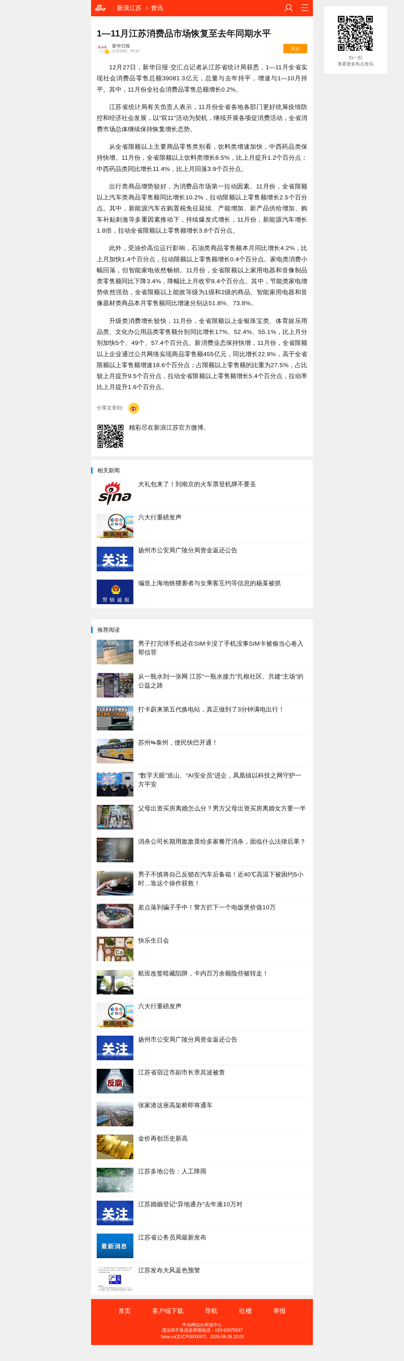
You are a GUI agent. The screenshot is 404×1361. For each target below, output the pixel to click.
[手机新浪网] (102, 8)
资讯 (157, 7)
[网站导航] (304, 8)
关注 (295, 48)
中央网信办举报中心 (202, 1324)
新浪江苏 (129, 7)
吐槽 (245, 1310)
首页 (124, 1310)
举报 (279, 1310)
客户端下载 (167, 1310)
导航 (211, 1310)
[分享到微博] (133, 408)
